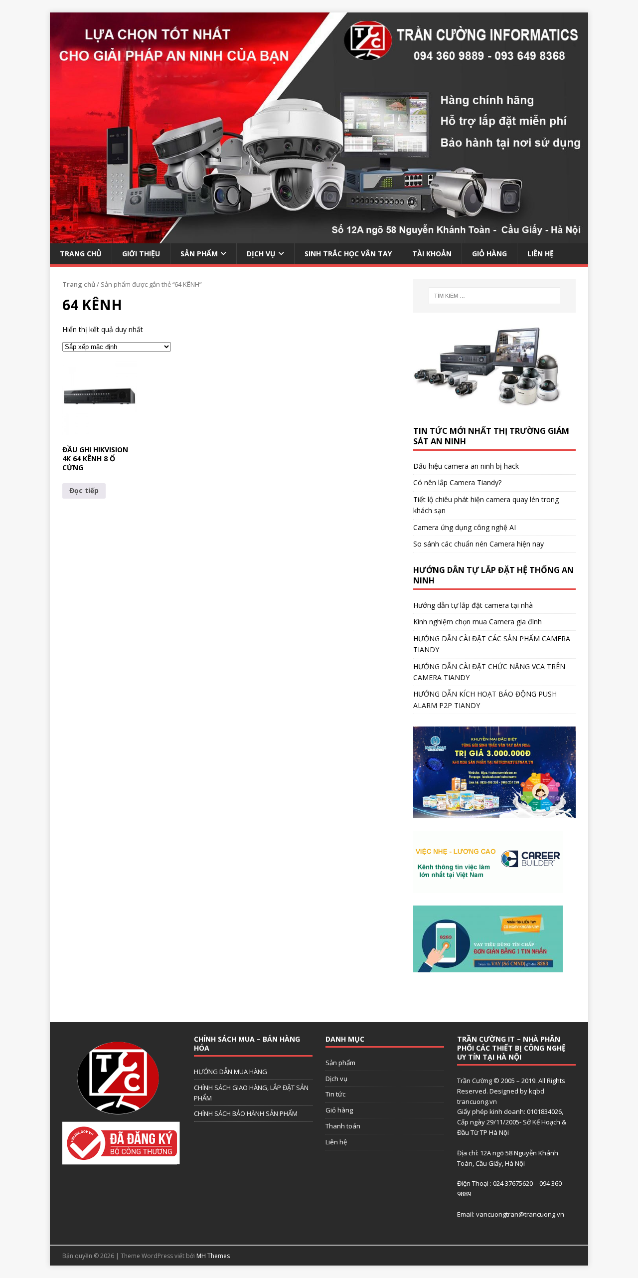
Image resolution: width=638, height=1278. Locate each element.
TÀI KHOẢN (432, 253)
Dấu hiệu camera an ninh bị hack (466, 466)
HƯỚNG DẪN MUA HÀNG (230, 1071)
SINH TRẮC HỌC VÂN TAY (348, 253)
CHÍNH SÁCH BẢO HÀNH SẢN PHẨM (246, 1113)
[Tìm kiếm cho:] (494, 295)
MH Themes (213, 1256)
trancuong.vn (477, 1101)
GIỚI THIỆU (141, 253)
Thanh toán (342, 1125)
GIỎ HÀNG (489, 253)
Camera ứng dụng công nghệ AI (464, 527)
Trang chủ (78, 284)
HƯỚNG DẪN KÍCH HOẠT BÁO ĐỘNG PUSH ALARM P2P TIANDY (485, 699)
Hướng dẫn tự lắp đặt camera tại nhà (473, 605)
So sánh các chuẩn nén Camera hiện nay (478, 543)
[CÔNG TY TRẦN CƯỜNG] (319, 237)
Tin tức (335, 1094)
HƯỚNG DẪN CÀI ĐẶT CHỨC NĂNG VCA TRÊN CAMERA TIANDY (489, 672)
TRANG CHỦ (81, 253)
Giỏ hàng (339, 1109)
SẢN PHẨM (199, 253)
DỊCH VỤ (261, 253)
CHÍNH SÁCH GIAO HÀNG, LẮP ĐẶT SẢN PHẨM (251, 1092)
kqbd (536, 1091)
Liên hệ (336, 1141)
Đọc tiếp (84, 490)
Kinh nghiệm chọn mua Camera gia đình (477, 621)
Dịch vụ (336, 1078)
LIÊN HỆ (540, 253)
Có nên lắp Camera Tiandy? (457, 482)
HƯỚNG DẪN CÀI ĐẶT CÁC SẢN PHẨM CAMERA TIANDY (491, 644)
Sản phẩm (340, 1062)
